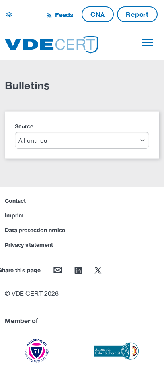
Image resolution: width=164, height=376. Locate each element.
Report (137, 14)
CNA (97, 14)
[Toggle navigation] (147, 42)
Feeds (63, 14)
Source (24, 126)
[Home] (51, 43)
